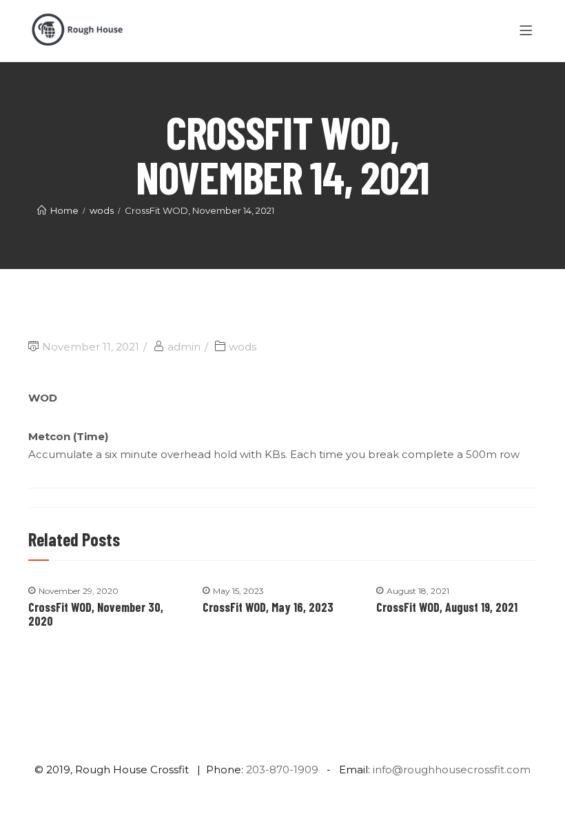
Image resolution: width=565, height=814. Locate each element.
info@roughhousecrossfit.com (452, 769)
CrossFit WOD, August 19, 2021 (446, 607)
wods (242, 346)
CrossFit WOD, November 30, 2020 (95, 614)
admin (184, 346)
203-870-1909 (282, 769)
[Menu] (528, 31)
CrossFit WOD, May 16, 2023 (268, 607)
